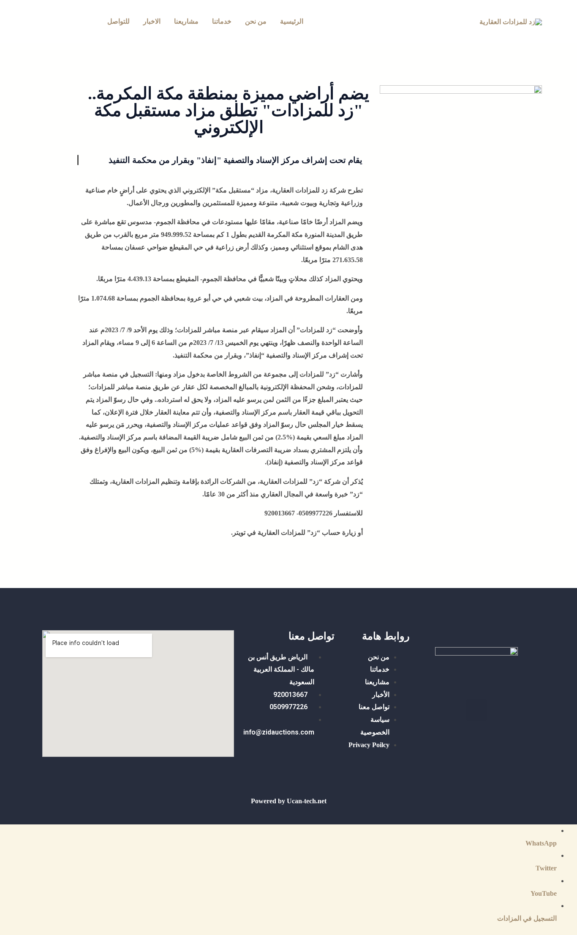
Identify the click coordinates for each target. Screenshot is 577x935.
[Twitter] (87, 22)
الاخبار (152, 21)
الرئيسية (291, 21)
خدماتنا (221, 21)
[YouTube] (40, 22)
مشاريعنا (186, 21)
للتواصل (118, 21)
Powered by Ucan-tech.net (289, 801)
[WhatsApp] (63, 22)
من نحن (256, 21)
